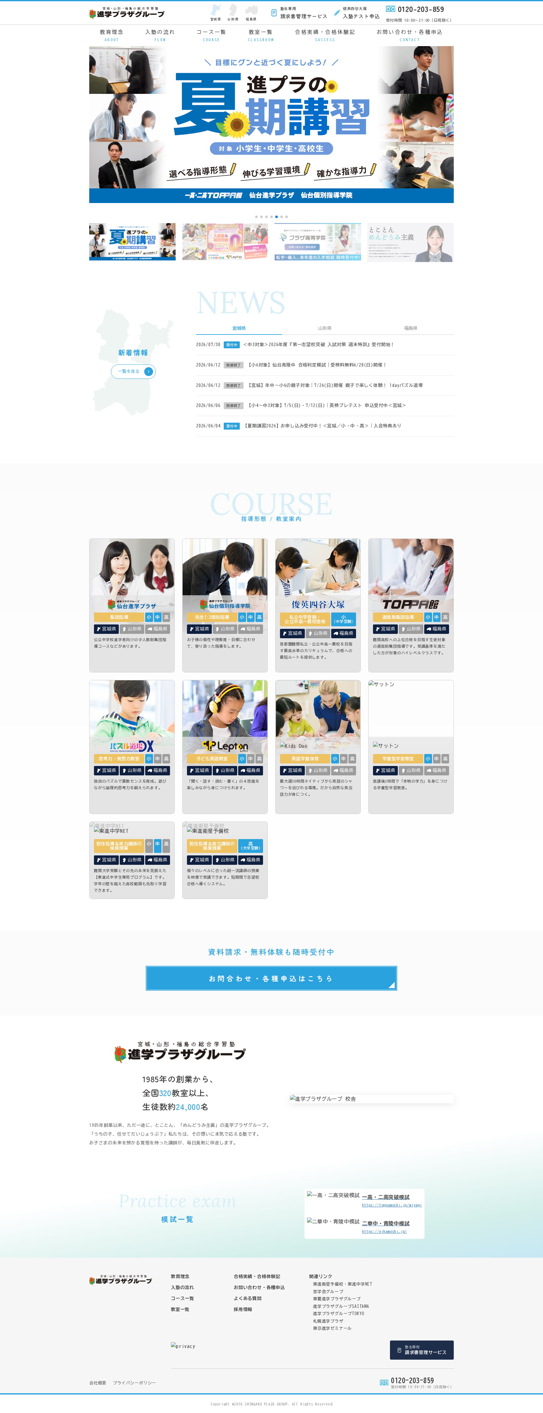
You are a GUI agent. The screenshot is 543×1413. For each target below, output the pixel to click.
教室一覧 (261, 35)
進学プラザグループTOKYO (338, 1314)
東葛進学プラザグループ (337, 1299)
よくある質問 (248, 1298)
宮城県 (215, 19)
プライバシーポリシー (134, 1383)
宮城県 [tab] (239, 328)
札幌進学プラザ (328, 1321)
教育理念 (112, 35)
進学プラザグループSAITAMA (341, 1306)
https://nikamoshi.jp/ (385, 1227)
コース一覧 (212, 35)
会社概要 (98, 1383)
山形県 (233, 19)
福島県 (251, 19)
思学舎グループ (328, 1292)
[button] (256, 217)
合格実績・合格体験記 (325, 35)
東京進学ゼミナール (332, 1328)
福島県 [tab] (410, 328)
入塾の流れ (160, 35)
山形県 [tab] (325, 328)
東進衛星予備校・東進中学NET (342, 1284)
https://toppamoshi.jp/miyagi (392, 1201)
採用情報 (243, 1309)
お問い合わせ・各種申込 (410, 35)
